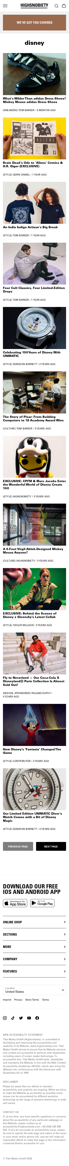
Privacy (18, 999)
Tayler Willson (23, 625)
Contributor (22, 760)
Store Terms (32, 999)
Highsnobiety (22, 496)
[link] (34, 82)
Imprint (7, 999)
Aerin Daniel (21, 174)
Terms (45, 999)
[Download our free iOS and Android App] (15, 903)
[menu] (5, 6)
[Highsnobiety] (34, 5)
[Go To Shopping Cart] (64, 6)
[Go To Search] (56, 6)
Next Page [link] (51, 846)
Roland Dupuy (41, 693)
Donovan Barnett (25, 364)
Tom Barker (26, 110)
